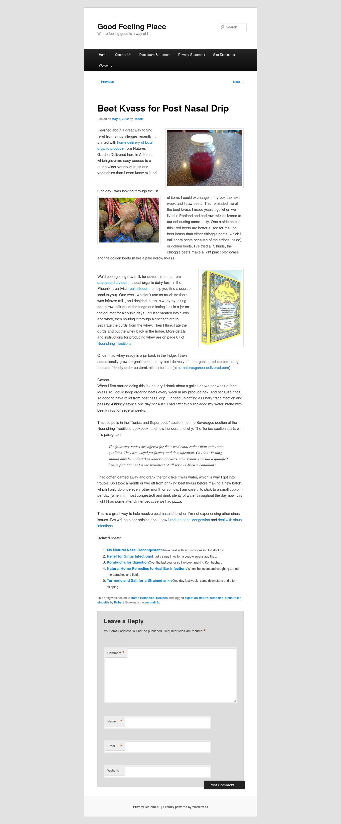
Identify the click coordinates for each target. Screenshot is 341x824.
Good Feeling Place (131, 26)
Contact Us (123, 54)
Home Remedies (143, 597)
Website (113, 770)
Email (114, 746)
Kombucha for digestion (128, 562)
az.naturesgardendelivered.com (203, 367)
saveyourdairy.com (113, 282)
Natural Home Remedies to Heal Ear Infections (147, 568)
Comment (116, 653)
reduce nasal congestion (190, 519)
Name (114, 721)
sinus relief (233, 597)
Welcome (105, 65)
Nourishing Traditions (114, 343)
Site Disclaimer (224, 54)
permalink (152, 602)
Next (238, 81)
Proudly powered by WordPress (185, 807)
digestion (191, 597)
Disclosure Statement (154, 54)
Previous (105, 81)
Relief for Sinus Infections (129, 556)
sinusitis (103, 602)
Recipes (162, 597)
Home (103, 54)
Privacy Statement (191, 54)
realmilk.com (139, 288)
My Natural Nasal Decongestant (134, 550)
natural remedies (211, 597)
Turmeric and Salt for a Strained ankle (139, 580)
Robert (138, 119)
